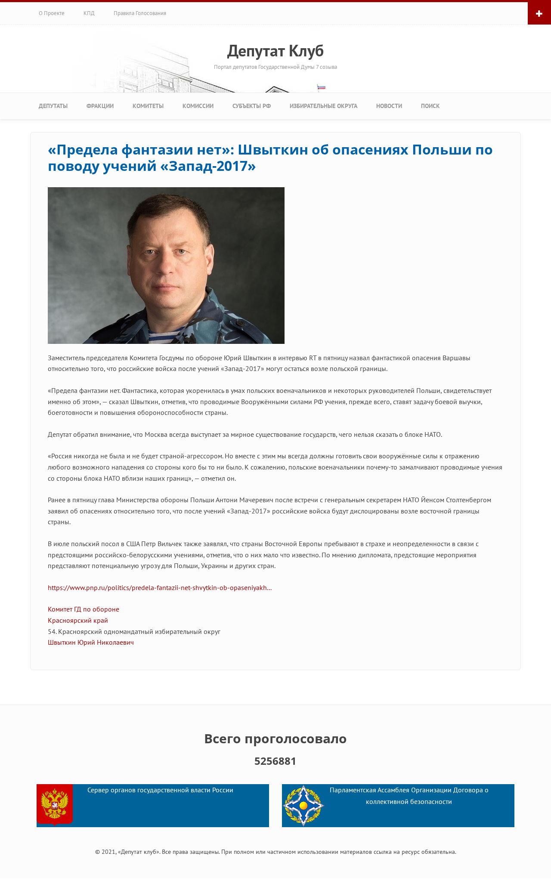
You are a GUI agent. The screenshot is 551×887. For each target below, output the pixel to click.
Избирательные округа (323, 106)
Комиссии (198, 106)
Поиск (430, 106)
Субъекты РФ (251, 106)
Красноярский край (78, 620)
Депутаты (53, 106)
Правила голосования (140, 13)
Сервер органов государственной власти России (160, 790)
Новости (389, 106)
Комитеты (148, 106)
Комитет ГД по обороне (83, 609)
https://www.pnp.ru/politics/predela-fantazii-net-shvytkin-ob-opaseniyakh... (160, 587)
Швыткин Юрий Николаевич (91, 642)
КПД (89, 13)
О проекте (52, 13)
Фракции (100, 106)
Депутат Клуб (275, 50)
